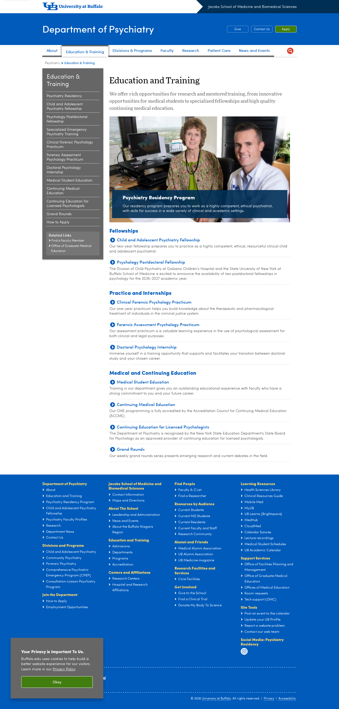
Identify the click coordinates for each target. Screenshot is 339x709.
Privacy (269, 698)
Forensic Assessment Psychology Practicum (65, 157)
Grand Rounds (59, 214)
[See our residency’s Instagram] (244, 651)
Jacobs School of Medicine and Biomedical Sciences (252, 7)
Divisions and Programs (63, 545)
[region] (57, 668)
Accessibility (287, 698)
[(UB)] (122, 7)
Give (234, 29)
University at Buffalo (216, 698)
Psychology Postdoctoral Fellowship (67, 119)
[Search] (290, 51)
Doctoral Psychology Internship (64, 170)
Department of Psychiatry (98, 28)
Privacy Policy (64, 669)
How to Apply (58, 222)
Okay (57, 682)
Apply (286, 29)
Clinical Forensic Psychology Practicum (70, 145)
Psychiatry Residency (64, 96)
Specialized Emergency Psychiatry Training (67, 132)
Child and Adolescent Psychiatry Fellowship (65, 106)
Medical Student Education (69, 180)
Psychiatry (52, 63)
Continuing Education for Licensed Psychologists (67, 204)
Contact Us (262, 29)
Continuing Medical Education (63, 191)
